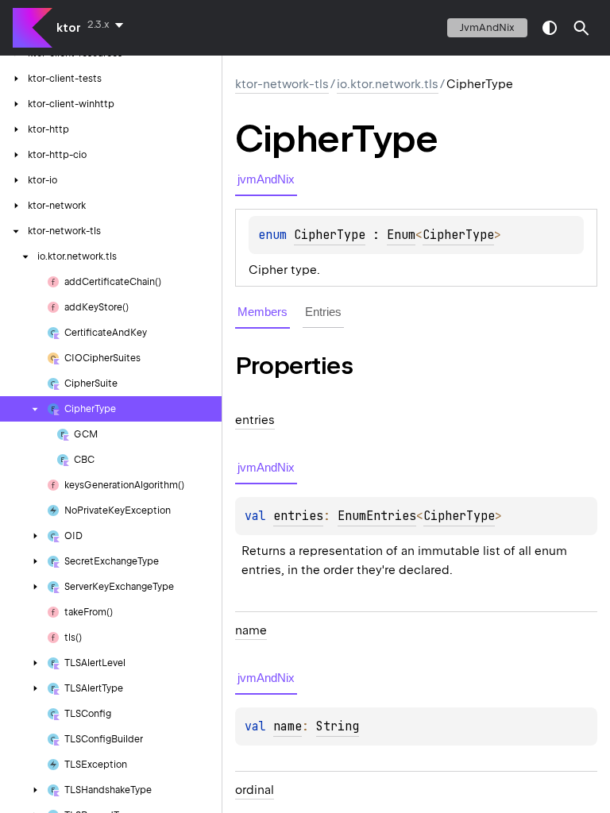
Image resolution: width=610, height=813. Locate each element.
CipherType (329, 235)
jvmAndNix (487, 27)
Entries (323, 311)
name (287, 726)
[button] (581, 28)
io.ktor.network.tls (387, 84)
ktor (68, 28)
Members (262, 311)
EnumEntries (377, 516)
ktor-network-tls (282, 84)
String (337, 726)
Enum (401, 235)
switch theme (550, 28)
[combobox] (108, 24)
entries (298, 516)
